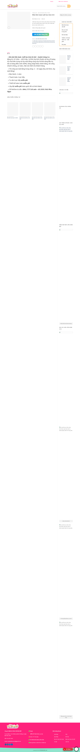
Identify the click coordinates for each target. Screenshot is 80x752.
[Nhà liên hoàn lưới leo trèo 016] (25, 109)
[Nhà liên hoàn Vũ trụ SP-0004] (62, 59)
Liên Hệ (54, 6)
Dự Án (47, 6)
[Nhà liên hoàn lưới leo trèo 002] (49, 109)
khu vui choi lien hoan (46, 42)
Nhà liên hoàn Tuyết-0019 (69, 68)
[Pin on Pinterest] (40, 46)
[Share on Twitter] (36, 46)
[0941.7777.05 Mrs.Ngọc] (72, 1)
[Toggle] (61, 24)
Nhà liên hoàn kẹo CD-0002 (12, 117)
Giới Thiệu (27, 6)
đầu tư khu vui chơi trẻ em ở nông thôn (40, 40)
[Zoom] (9, 27)
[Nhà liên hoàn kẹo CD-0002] (12, 109)
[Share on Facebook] (33, 46)
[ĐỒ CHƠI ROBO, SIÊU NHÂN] (62, 81)
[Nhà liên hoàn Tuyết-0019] (62, 70)
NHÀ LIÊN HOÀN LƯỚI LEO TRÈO (44, 12)
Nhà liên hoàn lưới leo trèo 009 (37, 118)
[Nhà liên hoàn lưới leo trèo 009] (37, 109)
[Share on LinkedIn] (42, 46)
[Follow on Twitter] (10, 744)
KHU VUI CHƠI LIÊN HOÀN (41, 6)
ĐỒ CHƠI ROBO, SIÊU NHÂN (69, 79)
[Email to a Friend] (38, 46)
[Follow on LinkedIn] (12, 744)
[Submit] (69, 6)
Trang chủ (22, 6)
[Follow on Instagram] (8, 744)
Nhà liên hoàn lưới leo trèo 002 (49, 118)
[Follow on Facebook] (6, 744)
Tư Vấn (50, 6)
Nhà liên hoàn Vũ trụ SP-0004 (69, 57)
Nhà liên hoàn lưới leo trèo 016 (25, 118)
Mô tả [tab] (8, 53)
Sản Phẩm (32, 6)
